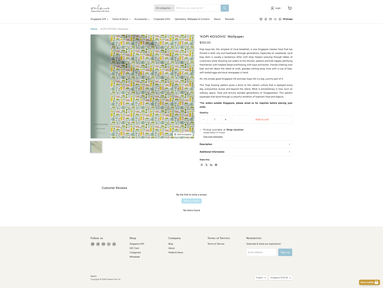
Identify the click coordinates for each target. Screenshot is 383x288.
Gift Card (134, 248)
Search (93, 276)
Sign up (285, 252)
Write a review (191, 200)
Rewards (229, 19)
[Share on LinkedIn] (211, 164)
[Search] (225, 8)
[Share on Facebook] (201, 164)
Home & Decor (120, 19)
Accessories (141, 19)
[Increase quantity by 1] (226, 119)
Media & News (175, 252)
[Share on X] (206, 164)
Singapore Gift (99, 19)
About (217, 19)
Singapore (279, 277)
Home (94, 29)
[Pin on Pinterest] (216, 164)
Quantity (204, 113)
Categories (135, 252)
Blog (170, 243)
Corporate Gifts (161, 19)
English (259, 277)
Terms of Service (216, 243)
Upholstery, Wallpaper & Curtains (192, 19)
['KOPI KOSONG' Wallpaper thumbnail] (96, 147)
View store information (213, 137)
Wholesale (135, 256)
